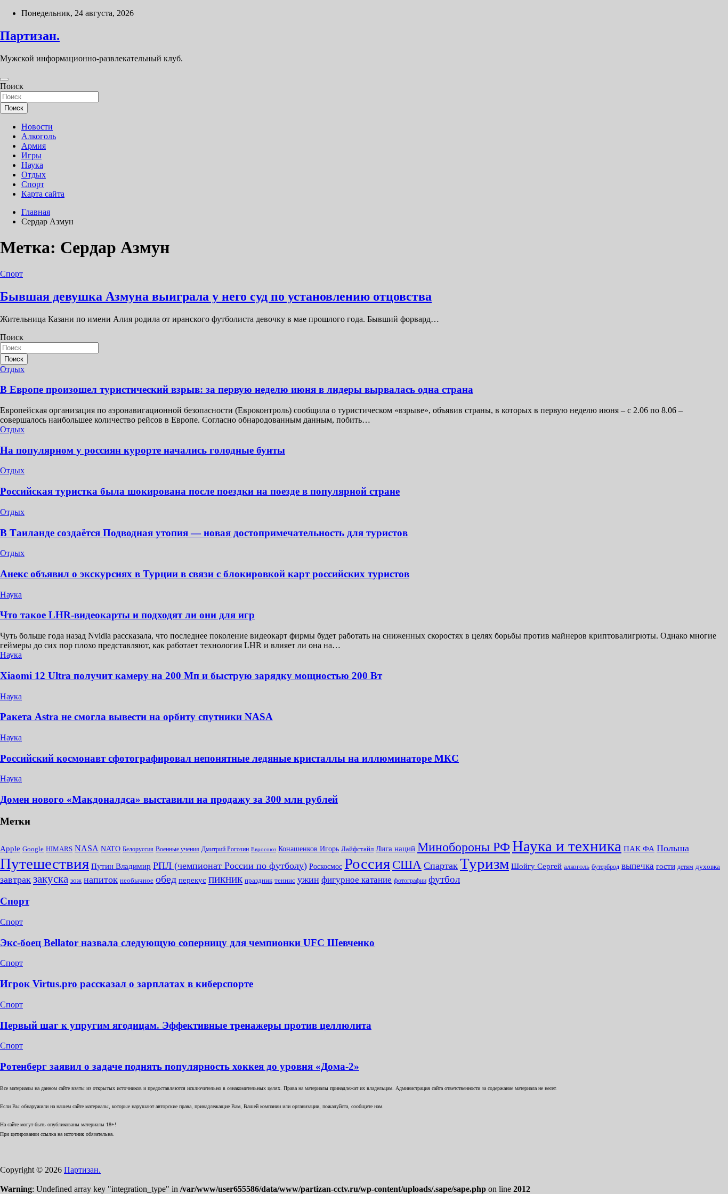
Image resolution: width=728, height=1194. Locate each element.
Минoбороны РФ (463, 847)
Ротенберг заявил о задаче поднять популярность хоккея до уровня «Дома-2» (179, 1066)
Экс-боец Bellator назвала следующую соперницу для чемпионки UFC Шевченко (187, 942)
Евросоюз (263, 849)
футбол (444, 879)
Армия (33, 145)
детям (685, 866)
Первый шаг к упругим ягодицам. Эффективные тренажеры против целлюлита (185, 1025)
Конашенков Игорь (308, 849)
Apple (10, 848)
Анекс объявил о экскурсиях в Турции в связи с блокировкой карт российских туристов (204, 573)
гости (665, 866)
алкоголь (576, 866)
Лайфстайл (357, 849)
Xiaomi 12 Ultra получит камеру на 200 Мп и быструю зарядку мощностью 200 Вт (191, 675)
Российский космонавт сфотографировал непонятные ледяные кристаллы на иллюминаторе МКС (229, 758)
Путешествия (44, 863)
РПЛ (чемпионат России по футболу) (230, 865)
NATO (110, 849)
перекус (192, 880)
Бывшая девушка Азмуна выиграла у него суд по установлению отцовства (216, 296)
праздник (258, 880)
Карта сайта (42, 193)
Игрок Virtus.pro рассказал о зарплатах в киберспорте (126, 983)
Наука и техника (566, 845)
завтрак (15, 879)
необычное (136, 880)
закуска (50, 879)
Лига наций (395, 848)
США (407, 865)
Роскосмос (325, 866)
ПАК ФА (639, 848)
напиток (101, 879)
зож (76, 880)
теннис (284, 880)
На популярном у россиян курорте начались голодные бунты (142, 450)
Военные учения (177, 849)
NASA (87, 848)
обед (166, 879)
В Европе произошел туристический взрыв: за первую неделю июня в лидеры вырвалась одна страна (236, 389)
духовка (707, 866)
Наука (32, 165)
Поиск (11, 86)
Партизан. (30, 36)
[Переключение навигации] (4, 79)
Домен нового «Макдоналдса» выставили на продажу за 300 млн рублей (169, 799)
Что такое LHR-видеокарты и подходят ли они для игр (127, 614)
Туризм (484, 863)
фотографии (410, 880)
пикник (225, 879)
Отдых (33, 174)
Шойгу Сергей (536, 865)
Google (33, 849)
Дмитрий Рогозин (225, 849)
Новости (37, 126)
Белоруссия (138, 849)
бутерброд (605, 866)
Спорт (32, 184)
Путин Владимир (121, 865)
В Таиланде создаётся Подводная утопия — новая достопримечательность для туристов (204, 532)
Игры (31, 155)
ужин (308, 879)
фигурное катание (356, 880)
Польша (673, 848)
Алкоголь (38, 136)
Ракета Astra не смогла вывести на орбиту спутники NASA (136, 716)
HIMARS (59, 849)
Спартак (441, 865)
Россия (367, 863)
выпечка (637, 866)
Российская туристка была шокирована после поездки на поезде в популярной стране (200, 491)
